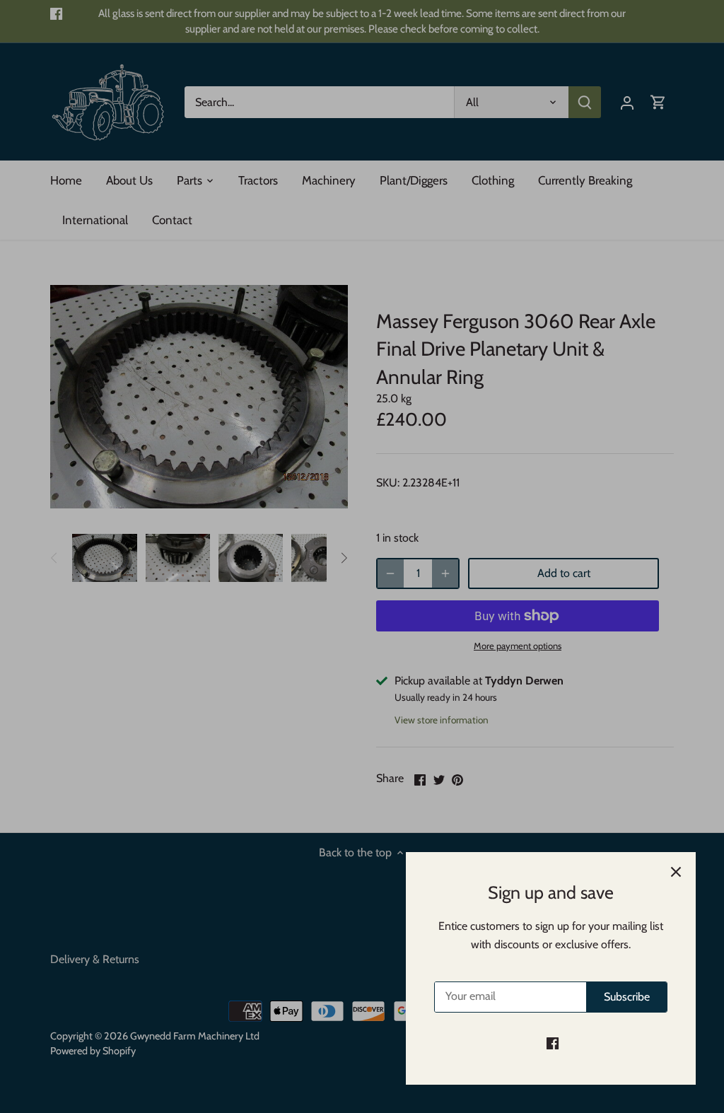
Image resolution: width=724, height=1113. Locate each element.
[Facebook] (553, 1043)
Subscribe (627, 996)
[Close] (675, 871)
